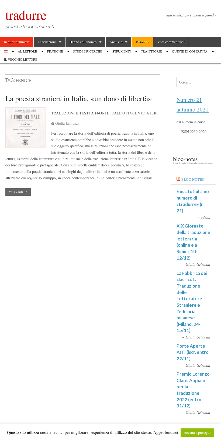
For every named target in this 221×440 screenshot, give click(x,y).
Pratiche (55, 51)
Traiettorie (151, 51)
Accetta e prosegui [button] (197, 432)
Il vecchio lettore (20, 59)
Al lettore (27, 51)
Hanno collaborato (83, 41)
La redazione (47, 41)
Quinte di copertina (190, 51)
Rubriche (142, 41)
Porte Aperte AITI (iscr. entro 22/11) (193, 352)
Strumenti (121, 51)
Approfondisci (165, 432)
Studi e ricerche (87, 51)
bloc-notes (192, 179)
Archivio (116, 41)
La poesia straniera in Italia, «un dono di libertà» (78, 98)
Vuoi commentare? (171, 41)
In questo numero (16, 41)
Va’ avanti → (18, 191)
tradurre (25, 14)
